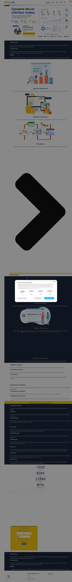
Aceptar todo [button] (49, 298)
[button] (22, 298)
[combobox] (53, 281)
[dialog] (36, 291)
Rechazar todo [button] (38, 298)
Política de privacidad (37, 288)
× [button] (55, 281)
